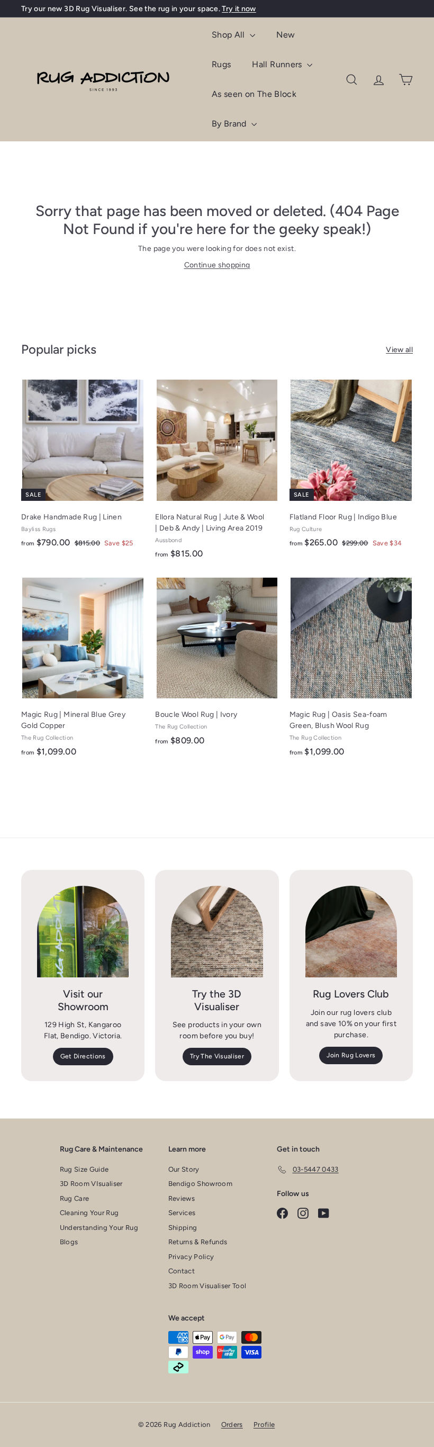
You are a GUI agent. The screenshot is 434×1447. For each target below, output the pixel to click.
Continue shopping (217, 264)
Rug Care (74, 1198)
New (285, 35)
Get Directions (83, 1056)
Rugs (221, 64)
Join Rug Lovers (351, 1055)
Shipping (182, 1228)
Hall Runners (278, 64)
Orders (232, 1424)
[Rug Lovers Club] (351, 931)
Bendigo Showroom (200, 1184)
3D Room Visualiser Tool (207, 1286)
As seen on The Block (254, 94)
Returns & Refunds (198, 1242)
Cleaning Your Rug (89, 1213)
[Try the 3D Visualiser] (217, 931)
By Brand (230, 124)
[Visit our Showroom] (83, 931)
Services (182, 1213)
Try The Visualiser (217, 1056)
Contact (181, 1271)
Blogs (69, 1242)
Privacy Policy (191, 1257)
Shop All (229, 35)
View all (399, 349)
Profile (264, 1424)
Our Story (184, 1169)
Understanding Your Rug (99, 1228)
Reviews (181, 1198)
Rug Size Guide (84, 1169)
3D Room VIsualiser (91, 1184)
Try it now (239, 8)
